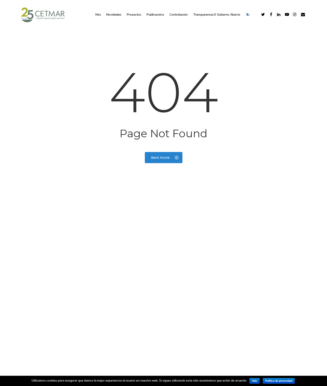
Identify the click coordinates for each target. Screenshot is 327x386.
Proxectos (134, 14)
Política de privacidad (278, 380)
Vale (254, 380)
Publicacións (155, 14)
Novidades (113, 14)
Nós (98, 14)
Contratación (179, 14)
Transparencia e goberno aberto (216, 14)
